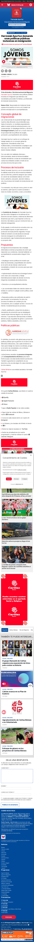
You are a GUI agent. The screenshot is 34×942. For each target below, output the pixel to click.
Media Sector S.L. (19, 484)
